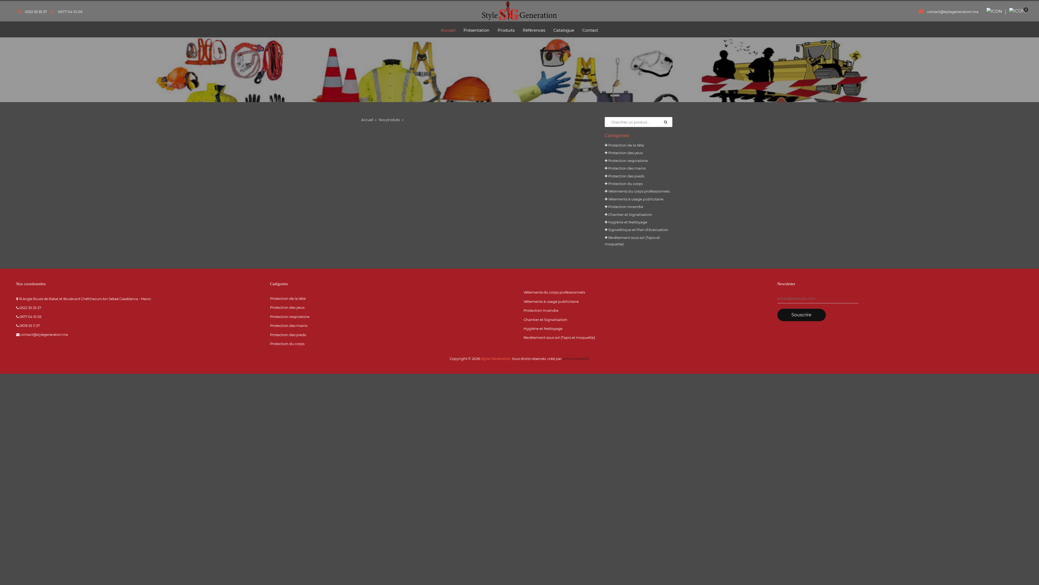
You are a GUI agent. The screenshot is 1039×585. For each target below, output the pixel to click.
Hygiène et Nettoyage (627, 222)
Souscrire (801, 314)
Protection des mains (626, 168)
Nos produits (389, 120)
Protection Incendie (625, 206)
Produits (506, 30)
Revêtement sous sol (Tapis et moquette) (559, 337)
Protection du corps (625, 183)
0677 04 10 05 (70, 11)
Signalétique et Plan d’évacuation (637, 229)
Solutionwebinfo (576, 359)
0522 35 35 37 (36, 11)
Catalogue (563, 30)
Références (534, 30)
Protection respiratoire (627, 160)
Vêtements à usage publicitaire (635, 199)
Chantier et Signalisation (629, 214)
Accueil (448, 30)
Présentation (476, 30)
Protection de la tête (625, 145)
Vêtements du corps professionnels (638, 191)
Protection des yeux (625, 153)
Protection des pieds (625, 176)
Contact (590, 30)
